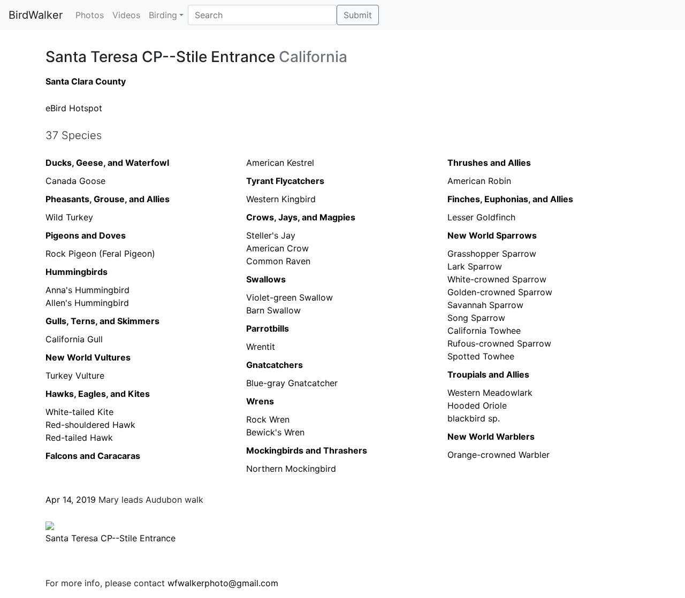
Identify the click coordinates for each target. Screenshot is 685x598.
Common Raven (278, 261)
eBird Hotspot (73, 108)
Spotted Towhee (480, 356)
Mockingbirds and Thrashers (306, 450)
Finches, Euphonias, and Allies (510, 199)
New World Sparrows (492, 235)
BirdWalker (36, 15)
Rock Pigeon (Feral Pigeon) (100, 253)
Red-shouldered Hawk (90, 424)
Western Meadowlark (489, 392)
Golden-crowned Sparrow (499, 292)
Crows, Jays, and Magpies (300, 217)
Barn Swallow (273, 310)
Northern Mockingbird (291, 468)
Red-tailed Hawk (79, 437)
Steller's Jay (270, 235)
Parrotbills (267, 328)
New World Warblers (491, 436)
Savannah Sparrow (485, 305)
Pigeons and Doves (85, 235)
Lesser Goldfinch (481, 217)
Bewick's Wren (275, 432)
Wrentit (260, 346)
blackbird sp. (473, 418)
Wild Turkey (69, 217)
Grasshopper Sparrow (491, 253)
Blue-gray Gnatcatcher (292, 383)
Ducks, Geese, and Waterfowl (107, 162)
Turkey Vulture (74, 375)
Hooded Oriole (477, 405)
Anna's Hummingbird (87, 290)
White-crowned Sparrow (496, 279)
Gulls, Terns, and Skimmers (102, 321)
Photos (89, 15)
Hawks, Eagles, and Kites (97, 393)
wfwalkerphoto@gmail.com (223, 583)
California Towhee (484, 330)
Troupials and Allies (488, 374)
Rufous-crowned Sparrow (499, 343)
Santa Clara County (85, 81)
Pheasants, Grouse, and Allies (107, 199)
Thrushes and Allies (489, 162)
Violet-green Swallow (289, 297)
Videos (126, 15)
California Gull (74, 339)
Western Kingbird (281, 199)
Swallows (266, 279)
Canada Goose (75, 180)
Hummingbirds (76, 271)
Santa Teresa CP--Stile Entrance (110, 538)
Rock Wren (268, 419)
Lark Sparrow (474, 266)
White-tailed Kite (79, 412)
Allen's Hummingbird (87, 302)
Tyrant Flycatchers (285, 180)
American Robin (479, 180)
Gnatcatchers (274, 364)
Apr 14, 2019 (70, 499)
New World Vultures (88, 357)
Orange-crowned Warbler (498, 454)
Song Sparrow (476, 317)
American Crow (277, 248)
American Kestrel (280, 162)
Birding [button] (163, 15)
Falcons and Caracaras (92, 455)
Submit (358, 15)
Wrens (260, 401)
